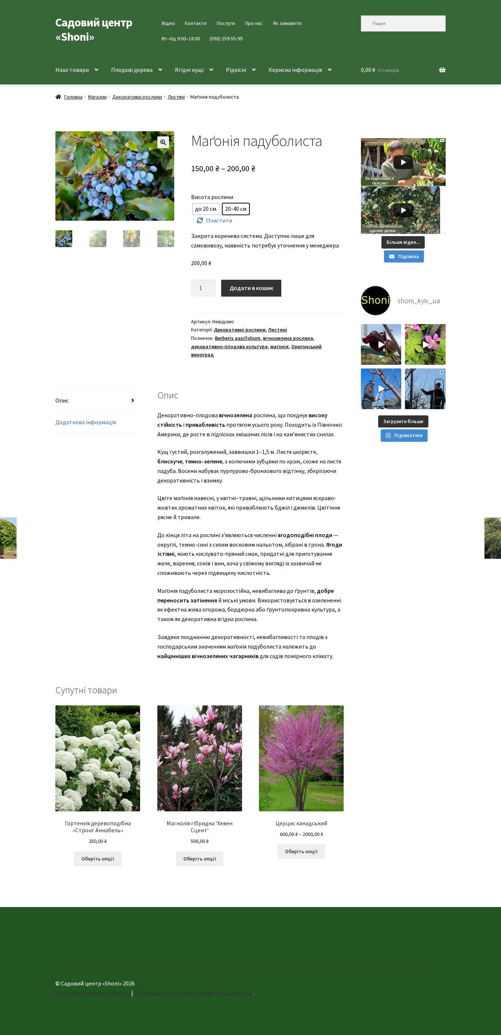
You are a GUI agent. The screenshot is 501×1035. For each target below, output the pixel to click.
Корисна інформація (295, 69)
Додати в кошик (251, 287)
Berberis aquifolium (237, 338)
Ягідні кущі (189, 69)
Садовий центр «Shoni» (93, 29)
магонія (279, 346)
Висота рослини (212, 197)
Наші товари (72, 69)
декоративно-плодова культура (229, 346)
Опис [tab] (62, 400)
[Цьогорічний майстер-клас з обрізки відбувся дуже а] (425, 388)
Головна (73, 96)
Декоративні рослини (137, 96)
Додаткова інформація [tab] (85, 422)
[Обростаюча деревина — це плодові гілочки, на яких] (381, 388)
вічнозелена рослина (288, 338)
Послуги (226, 23)
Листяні (176, 96)
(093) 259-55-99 (226, 38)
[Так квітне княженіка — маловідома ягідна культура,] (425, 344)
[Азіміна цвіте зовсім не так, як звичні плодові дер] (381, 344)
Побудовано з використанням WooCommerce (194, 993)
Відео (168, 23)
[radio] (206, 208)
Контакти (195, 23)
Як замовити (287, 23)
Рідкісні (236, 69)
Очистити (219, 220)
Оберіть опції (97, 858)
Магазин (97, 96)
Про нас (254, 23)
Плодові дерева (132, 69)
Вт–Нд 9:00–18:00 (181, 38)
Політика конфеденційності (92, 993)
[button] (163, 142)
